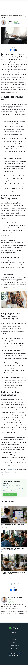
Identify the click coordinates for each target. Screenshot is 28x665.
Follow (15, 21)
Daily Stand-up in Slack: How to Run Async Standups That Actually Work (12, 549)
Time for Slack (12, 469)
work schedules (14, 12)
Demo (14, 633)
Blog (14, 636)
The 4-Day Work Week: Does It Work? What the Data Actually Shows (13, 572)
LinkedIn (12, 601)
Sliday (10, 655)
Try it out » (14, 583)
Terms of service (14, 646)
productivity (22, 12)
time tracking (4, 12)
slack (9, 12)
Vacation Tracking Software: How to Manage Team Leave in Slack (13, 525)
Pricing (14, 639)
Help (14, 642)
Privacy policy (14, 649)
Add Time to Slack (9, 494)
